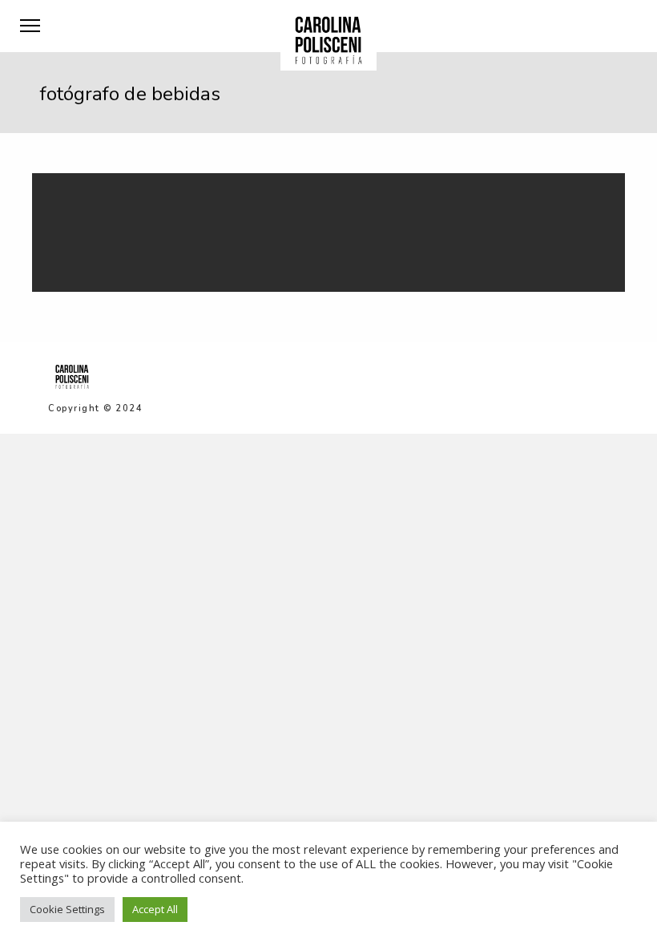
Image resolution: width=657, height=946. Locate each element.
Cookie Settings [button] (67, 909)
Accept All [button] (155, 909)
